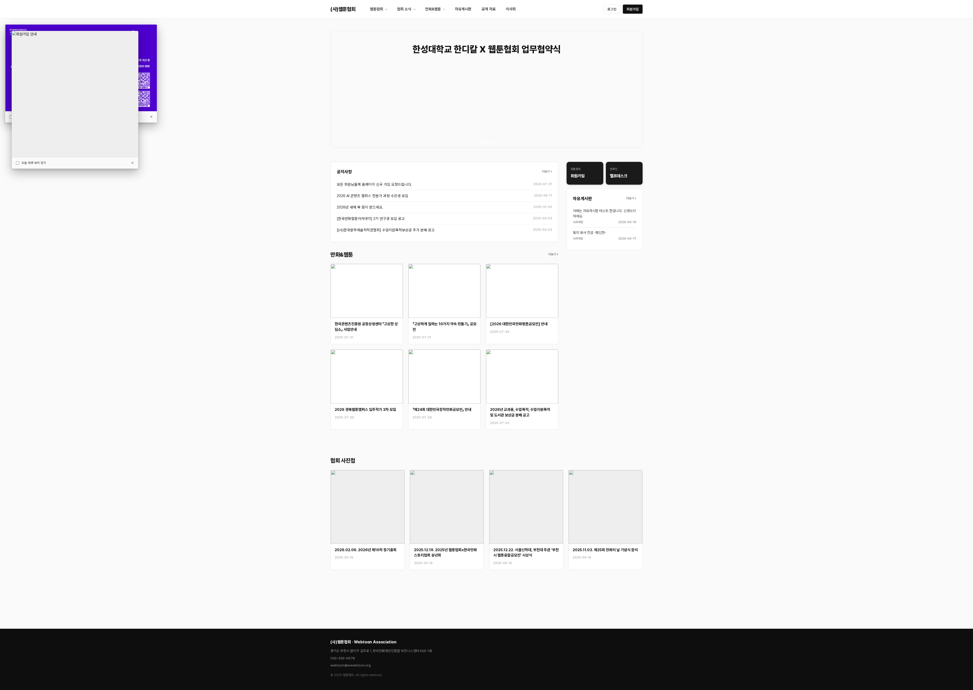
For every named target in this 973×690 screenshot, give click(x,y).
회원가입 (633, 9)
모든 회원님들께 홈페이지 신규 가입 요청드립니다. (374, 184)
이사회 (511, 9)
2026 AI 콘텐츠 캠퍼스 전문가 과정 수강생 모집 (372, 196)
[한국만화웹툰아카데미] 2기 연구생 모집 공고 (371, 218)
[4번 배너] (491, 142)
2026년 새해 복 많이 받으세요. (360, 207)
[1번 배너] (477, 142)
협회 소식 (404, 9)
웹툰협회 (376, 9)
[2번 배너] (482, 142)
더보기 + (547, 171)
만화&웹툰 (433, 9)
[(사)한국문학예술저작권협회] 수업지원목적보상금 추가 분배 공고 (386, 230)
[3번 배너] (486, 142)
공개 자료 (488, 9)
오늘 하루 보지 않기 (34, 163)
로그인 (611, 9)
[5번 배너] (495, 142)
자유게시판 (463, 9)
